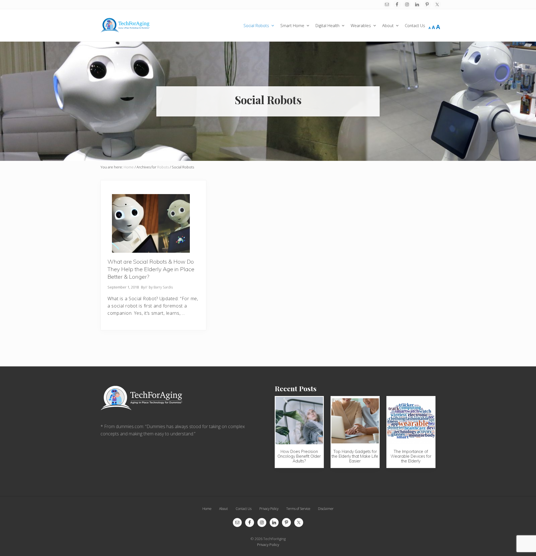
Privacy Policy (268, 544)
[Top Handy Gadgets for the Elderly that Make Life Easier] (355, 420)
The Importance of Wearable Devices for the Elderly (411, 456)
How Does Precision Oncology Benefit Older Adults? (299, 456)
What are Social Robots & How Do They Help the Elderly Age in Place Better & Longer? (150, 269)
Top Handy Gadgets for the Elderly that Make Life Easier (355, 456)
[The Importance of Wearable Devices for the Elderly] (411, 420)
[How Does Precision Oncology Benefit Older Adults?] (299, 420)
